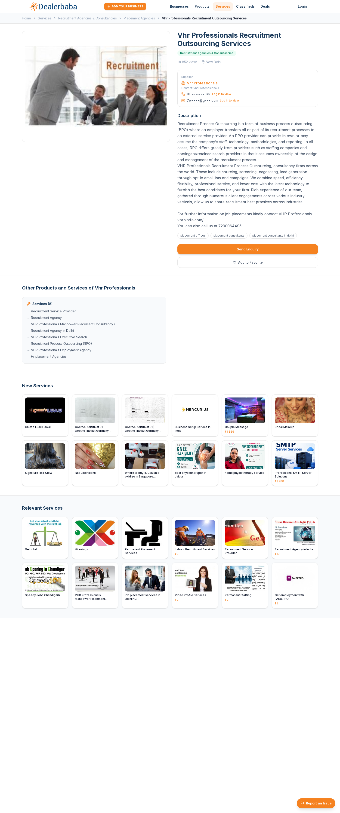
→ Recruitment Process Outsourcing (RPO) (59, 343)
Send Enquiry (248, 249)
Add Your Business (127, 6)
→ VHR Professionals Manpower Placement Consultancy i (71, 324)
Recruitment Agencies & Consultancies (87, 18)
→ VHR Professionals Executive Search (57, 337)
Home (26, 18)
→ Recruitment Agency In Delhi (50, 331)
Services (223, 6)
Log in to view (221, 94)
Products (202, 6)
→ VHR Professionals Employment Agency (59, 350)
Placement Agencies (139, 18)
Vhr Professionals (202, 83)
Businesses (179, 6)
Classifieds (245, 6)
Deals (265, 6)
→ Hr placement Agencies (47, 356)
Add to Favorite (250, 262)
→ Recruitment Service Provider (51, 311)
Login (302, 6)
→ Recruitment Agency (44, 318)
